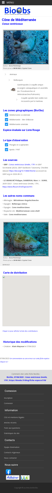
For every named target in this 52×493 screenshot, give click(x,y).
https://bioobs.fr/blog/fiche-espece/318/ (27, 380)
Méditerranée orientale (18, 124)
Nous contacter (10, 458)
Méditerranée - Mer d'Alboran (21, 119)
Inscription (8, 398)
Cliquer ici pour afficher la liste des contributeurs (20, 331)
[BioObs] (15, 10)
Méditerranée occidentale (19, 115)
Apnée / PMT (14, 149)
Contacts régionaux (12, 452)
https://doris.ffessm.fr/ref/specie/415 (17, 187)
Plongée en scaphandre (19, 145)
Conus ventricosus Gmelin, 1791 (22, 164)
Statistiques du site (11, 433)
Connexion (8, 403)
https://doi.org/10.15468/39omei (22, 171)
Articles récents (10, 422)
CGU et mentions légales (14, 417)
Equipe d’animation (11, 447)
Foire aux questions (12, 428)
